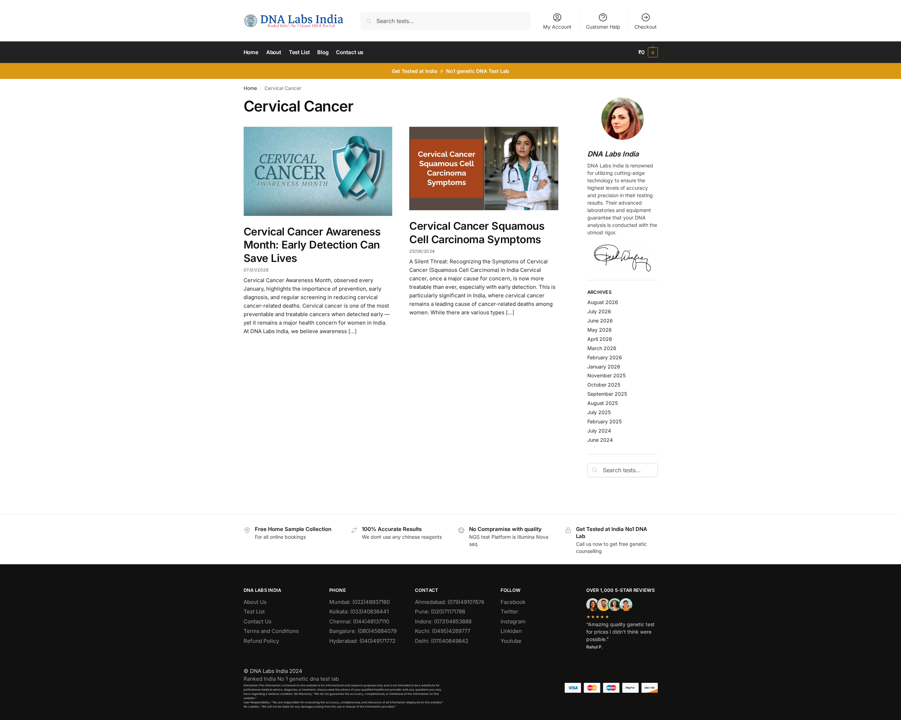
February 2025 (604, 421)
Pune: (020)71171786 (440, 611)
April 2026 (599, 339)
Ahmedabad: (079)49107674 (449, 602)
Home (250, 88)
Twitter (509, 611)
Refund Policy (261, 641)
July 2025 (599, 412)
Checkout (645, 27)
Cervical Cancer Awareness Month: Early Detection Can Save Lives (312, 244)
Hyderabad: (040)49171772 (362, 641)
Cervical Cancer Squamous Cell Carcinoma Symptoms (476, 232)
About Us (255, 602)
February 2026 (604, 357)
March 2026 (601, 348)
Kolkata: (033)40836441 (359, 611)
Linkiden (511, 631)
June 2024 (600, 440)
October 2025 (603, 385)
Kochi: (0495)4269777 (442, 631)
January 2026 (603, 367)
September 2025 (607, 394)
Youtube (511, 641)
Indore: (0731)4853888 (443, 621)
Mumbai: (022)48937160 (359, 602)
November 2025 (606, 375)
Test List (254, 611)
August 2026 (602, 302)
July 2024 (599, 431)
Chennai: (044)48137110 (359, 621)
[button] (648, 52)
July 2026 (599, 311)
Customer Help (603, 27)
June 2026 (600, 321)
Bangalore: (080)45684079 (363, 631)
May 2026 (599, 330)
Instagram (513, 621)
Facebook (513, 602)
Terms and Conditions (271, 631)
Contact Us (258, 621)
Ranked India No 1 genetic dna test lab (291, 678)
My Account (557, 27)
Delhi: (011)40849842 (441, 641)
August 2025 (602, 403)
